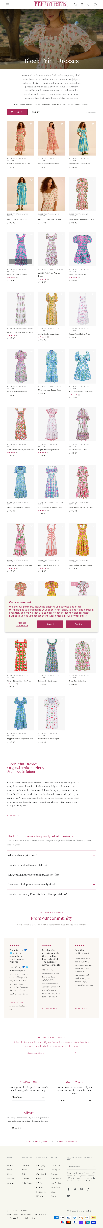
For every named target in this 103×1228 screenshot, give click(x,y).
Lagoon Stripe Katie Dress (79, 164)
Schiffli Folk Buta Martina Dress (20, 332)
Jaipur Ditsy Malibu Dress (79, 334)
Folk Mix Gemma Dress (78, 450)
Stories (10, 1178)
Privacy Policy (79, 615)
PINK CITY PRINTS (21, 1211)
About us (55, 1165)
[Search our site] (75, 4)
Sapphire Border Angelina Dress (20, 739)
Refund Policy (12, 1215)
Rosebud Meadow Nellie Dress (19, 164)
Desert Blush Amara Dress (48, 565)
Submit (91, 1166)
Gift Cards (27, 1183)
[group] (51, 978)
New (9, 1169)
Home (28, 1141)
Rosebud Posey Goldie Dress (49, 219)
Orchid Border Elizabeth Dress (50, 507)
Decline (78, 624)
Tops (24, 1169)
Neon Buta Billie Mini (77, 681)
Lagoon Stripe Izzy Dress (17, 219)
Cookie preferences (31, 1218)
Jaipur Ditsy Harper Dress (48, 450)
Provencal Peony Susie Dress (80, 565)
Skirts (25, 1174)
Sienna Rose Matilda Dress (49, 164)
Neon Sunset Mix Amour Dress (19, 565)
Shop (37, 1141)
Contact (40, 1187)
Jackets (25, 1178)
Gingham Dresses (81, 105)
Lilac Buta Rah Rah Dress (17, 275)
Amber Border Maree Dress (49, 334)
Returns (40, 1169)
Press (53, 1196)
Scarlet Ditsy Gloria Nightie (49, 739)
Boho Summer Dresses (42, 105)
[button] (31, 139)
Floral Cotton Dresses (23, 105)
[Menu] (8, 4)
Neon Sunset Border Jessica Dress (20, 450)
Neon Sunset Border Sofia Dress (81, 219)
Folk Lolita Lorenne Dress (17, 392)
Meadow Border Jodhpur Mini (81, 392)
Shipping (41, 1165)
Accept (50, 624)
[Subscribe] (76, 1053)
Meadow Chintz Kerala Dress (49, 390)
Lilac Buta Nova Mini (77, 275)
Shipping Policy (16, 1218)
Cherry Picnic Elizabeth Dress (19, 681)
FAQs (39, 1183)
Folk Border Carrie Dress (48, 681)
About (10, 1183)
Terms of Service (40, 1214)
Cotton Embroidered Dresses (62, 105)
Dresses (46, 1141)
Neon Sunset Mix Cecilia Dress (81, 507)
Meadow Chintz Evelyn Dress (19, 507)
